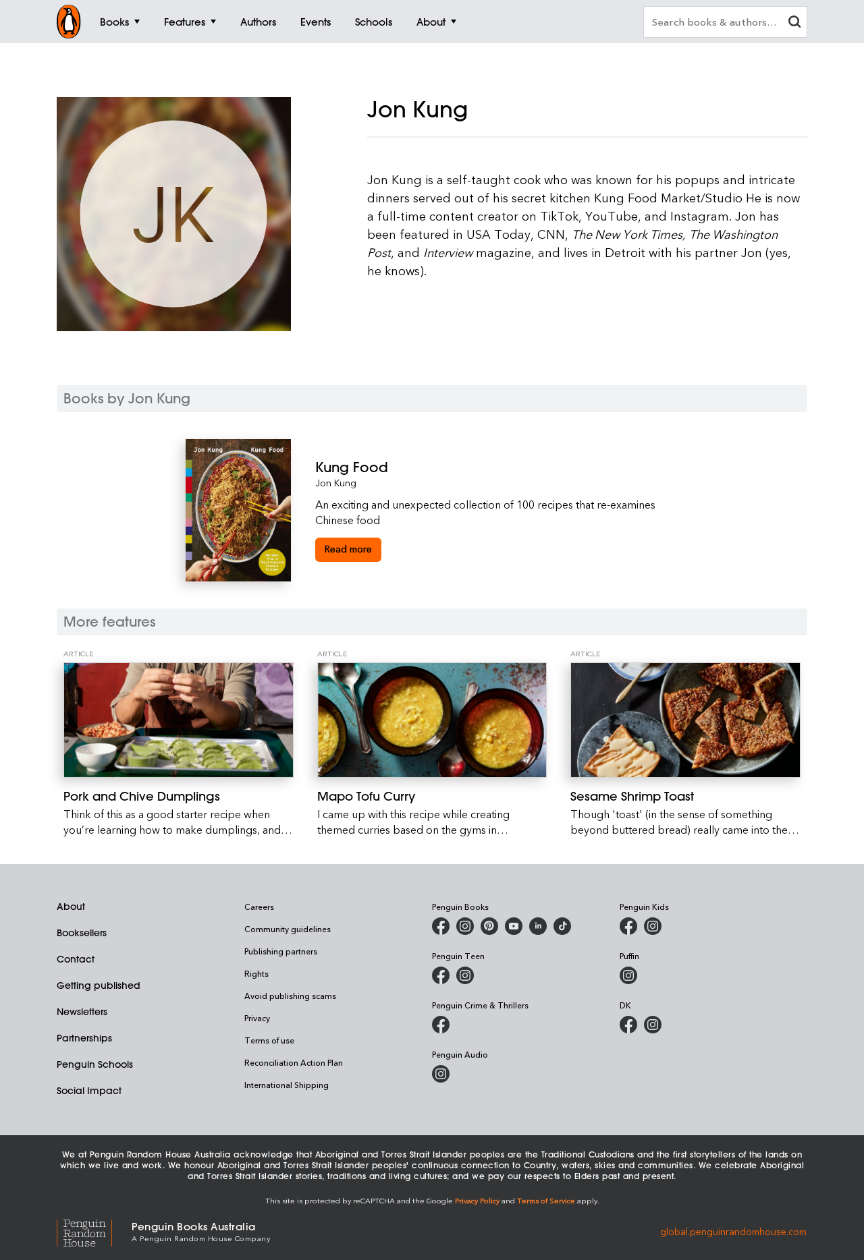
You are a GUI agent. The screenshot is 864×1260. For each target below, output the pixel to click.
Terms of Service (546, 1200)
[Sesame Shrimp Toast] (685, 720)
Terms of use (269, 1040)
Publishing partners (280, 951)
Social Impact (89, 1091)
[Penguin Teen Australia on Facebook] (441, 975)
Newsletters (82, 1012)
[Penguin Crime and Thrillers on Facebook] (441, 1024)
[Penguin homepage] (69, 21)
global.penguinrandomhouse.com (733, 1231)
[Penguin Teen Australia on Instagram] (465, 975)
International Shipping (286, 1085)
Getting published (98, 985)
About (71, 906)
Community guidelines (287, 929)
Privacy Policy (477, 1200)
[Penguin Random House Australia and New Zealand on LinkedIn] (538, 926)
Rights (256, 973)
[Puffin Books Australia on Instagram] (628, 975)
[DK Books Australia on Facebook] (628, 1024)
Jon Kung (335, 483)
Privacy (257, 1018)
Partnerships (84, 1038)
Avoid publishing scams (290, 996)
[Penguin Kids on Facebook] (628, 926)
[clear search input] (794, 23)
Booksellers (82, 933)
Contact (75, 959)
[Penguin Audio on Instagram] (441, 1074)
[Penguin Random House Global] (94, 1230)
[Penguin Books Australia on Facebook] (441, 926)
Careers (259, 906)
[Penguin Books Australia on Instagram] (465, 926)
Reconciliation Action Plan (293, 1062)
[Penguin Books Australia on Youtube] (513, 926)
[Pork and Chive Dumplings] (178, 720)
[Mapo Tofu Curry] (432, 720)
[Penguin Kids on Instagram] (653, 926)
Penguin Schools (95, 1064)
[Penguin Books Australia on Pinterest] (489, 926)
